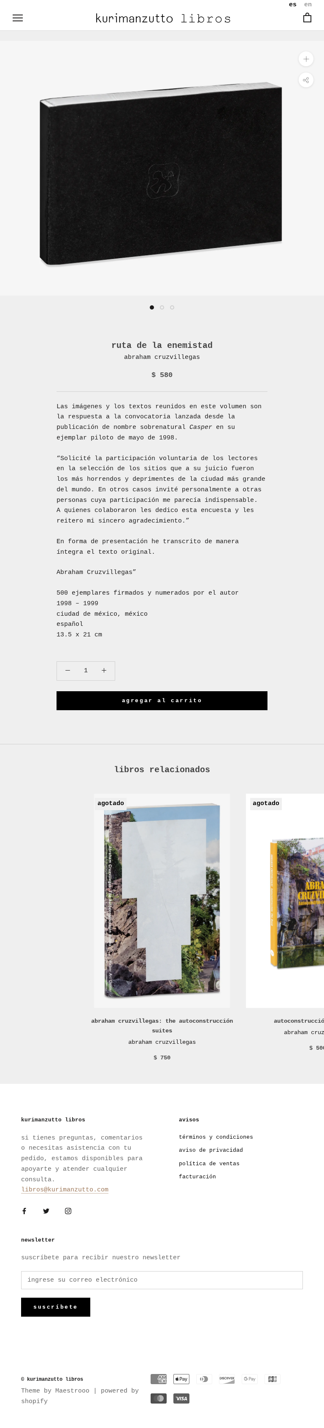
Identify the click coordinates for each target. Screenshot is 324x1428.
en (308, 4)
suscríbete (55, 1307)
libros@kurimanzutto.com (64, 1190)
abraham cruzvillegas (162, 357)
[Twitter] (46, 1211)
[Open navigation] (18, 18)
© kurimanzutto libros (52, 1379)
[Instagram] (68, 1211)
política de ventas (209, 1164)
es (293, 4)
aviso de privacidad (211, 1150)
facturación (197, 1177)
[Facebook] (24, 1211)
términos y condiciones (216, 1137)
